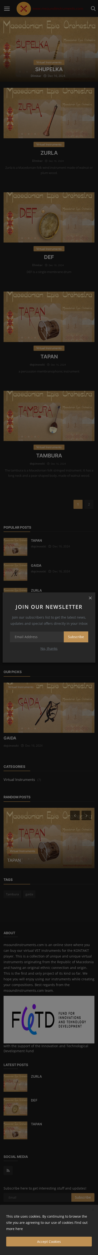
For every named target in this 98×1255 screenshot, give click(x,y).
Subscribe (76, 637)
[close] (90, 598)
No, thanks (49, 648)
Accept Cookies (49, 1241)
